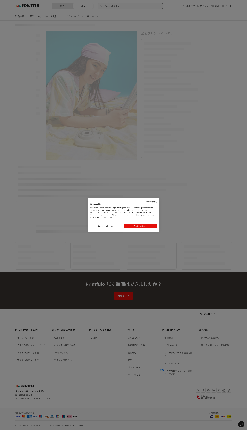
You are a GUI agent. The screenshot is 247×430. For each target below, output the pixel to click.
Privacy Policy (107, 217)
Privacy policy (151, 201)
